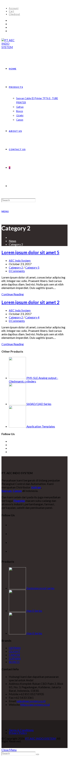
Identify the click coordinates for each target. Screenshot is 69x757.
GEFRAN (15, 648)
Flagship (19, 500)
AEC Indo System (20, 260)
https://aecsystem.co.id (35, 704)
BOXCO (14, 661)
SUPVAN (15, 658)
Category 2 (16, 267)
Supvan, (6, 490)
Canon (17, 490)
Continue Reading (12, 294)
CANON (14, 655)
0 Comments (17, 271)
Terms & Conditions (21, 730)
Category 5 (32, 267)
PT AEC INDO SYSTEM (40, 738)
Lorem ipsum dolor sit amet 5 (30, 252)
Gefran (36, 487)
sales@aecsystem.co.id (31, 701)
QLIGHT (14, 651)
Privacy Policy (18, 732)
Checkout (14, 14)
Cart (11, 11)
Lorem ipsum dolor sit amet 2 (30, 302)
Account (13, 8)
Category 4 (32, 317)
